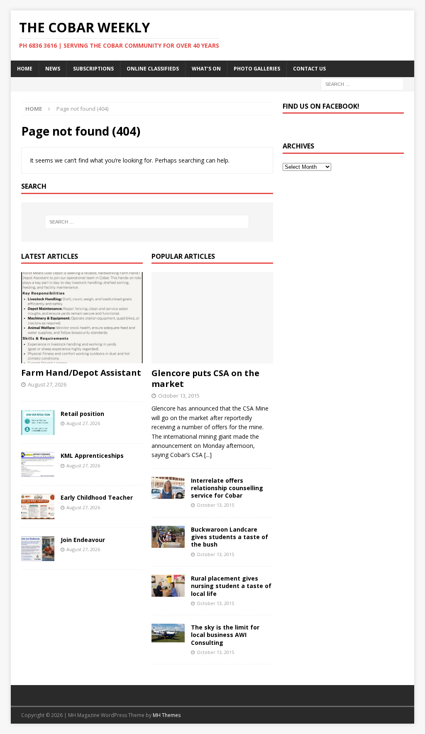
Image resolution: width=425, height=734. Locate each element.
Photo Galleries (257, 68)
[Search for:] (362, 83)
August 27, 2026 (47, 384)
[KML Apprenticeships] (37, 464)
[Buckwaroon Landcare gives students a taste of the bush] (168, 537)
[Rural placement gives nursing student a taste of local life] (168, 586)
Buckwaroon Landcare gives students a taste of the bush (229, 536)
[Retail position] (37, 422)
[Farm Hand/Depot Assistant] (82, 317)
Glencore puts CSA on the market (205, 378)
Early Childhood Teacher (97, 497)
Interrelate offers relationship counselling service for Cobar (227, 487)
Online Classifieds (153, 68)
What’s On (206, 68)
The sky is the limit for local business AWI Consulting (225, 634)
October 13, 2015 (179, 395)
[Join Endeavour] (37, 548)
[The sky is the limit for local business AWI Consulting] (168, 633)
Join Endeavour (83, 540)
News (52, 68)
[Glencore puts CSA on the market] (212, 317)
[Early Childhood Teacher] (37, 506)
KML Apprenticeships (92, 455)
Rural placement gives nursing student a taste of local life (231, 585)
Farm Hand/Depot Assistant (81, 372)
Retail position (82, 414)
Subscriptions (93, 68)
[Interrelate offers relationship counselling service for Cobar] (168, 488)
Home (24, 68)
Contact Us (309, 68)
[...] (208, 455)
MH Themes (167, 715)
